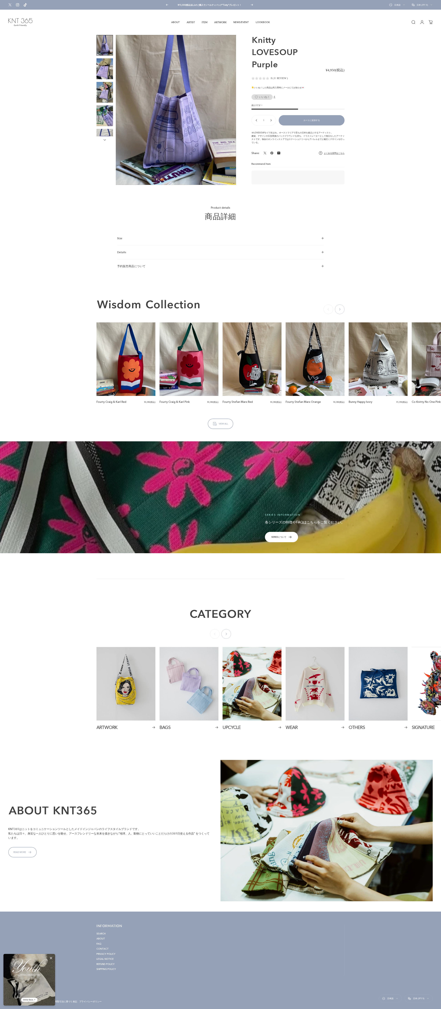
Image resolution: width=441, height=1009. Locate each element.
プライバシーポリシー (90, 1001)
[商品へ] (104, 45)
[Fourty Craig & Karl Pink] (189, 359)
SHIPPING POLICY (106, 969)
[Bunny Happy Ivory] (378, 359)
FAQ (98, 943)
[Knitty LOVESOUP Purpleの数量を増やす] (272, 120)
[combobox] (397, 5)
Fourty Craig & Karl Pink (175, 401)
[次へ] (252, 5)
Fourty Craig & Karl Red (111, 401)
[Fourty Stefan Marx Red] (252, 359)
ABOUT (100, 938)
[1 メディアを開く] (176, 110)
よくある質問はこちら (334, 153)
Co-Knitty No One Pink (426, 401)
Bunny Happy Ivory (360, 401)
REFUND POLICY (105, 964)
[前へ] (167, 5)
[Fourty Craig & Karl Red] (125, 359)
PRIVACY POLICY (105, 954)
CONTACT (102, 948)
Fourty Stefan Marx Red (238, 401)
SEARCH (101, 933)
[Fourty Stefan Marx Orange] (315, 359)
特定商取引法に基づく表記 (63, 1001)
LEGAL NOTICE (105, 959)
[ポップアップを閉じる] (51, 958)
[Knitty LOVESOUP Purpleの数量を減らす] (256, 120)
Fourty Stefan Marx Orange (303, 401)
